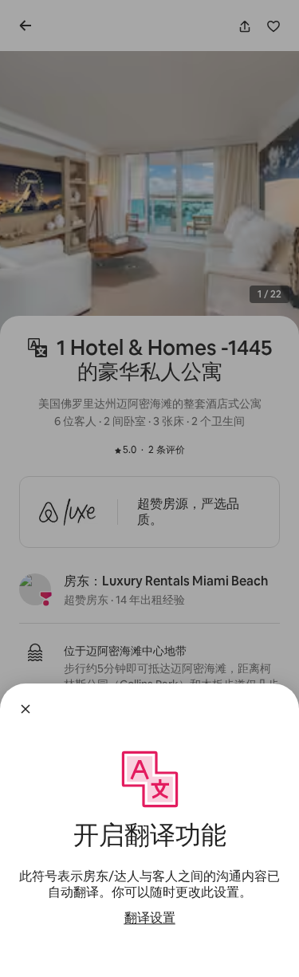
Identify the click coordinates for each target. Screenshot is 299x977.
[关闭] (25, 709)
